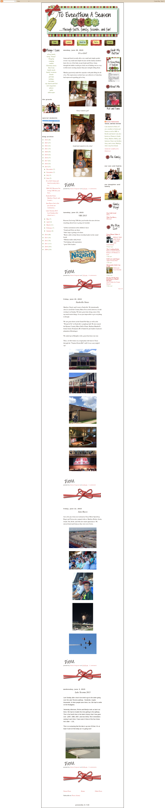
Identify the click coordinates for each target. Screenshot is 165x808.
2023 (46, 143)
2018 (46, 158)
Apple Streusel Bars (112, 260)
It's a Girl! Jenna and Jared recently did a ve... (52, 183)
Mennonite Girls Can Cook (113, 265)
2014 (46, 235)
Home (83, 791)
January (49, 231)
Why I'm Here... (111, 217)
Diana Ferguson (112, 121)
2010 (46, 247)
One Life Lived (111, 213)
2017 (46, 161)
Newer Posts (67, 791)
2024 (46, 140)
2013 (46, 238)
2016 (46, 164)
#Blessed (108, 219)
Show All (120, 288)
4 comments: (93, 275)
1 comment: (93, 485)
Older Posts (98, 791)
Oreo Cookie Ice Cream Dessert (113, 283)
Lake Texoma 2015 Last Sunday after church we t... (52, 213)
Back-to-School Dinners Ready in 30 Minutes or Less (113, 252)
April (48, 222)
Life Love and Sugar (113, 259)
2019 (46, 155)
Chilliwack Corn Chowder (117, 269)
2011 (46, 244)
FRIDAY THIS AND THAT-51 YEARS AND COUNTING (114, 241)
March (48, 225)
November (49, 172)
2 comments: (93, 188)
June (48, 178)
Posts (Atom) (76, 795)
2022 (46, 146)
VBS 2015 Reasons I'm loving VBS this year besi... (53, 190)
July (47, 175)
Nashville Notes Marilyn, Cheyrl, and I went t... (53, 198)
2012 (46, 241)
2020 (46, 152)
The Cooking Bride (112, 249)
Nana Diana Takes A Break (113, 235)
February (49, 228)
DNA (108, 215)
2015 (46, 167)
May (47, 219)
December (49, 169)
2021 (46, 149)
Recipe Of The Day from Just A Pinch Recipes (112, 279)
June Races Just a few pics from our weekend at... (52, 205)
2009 (46, 249)
